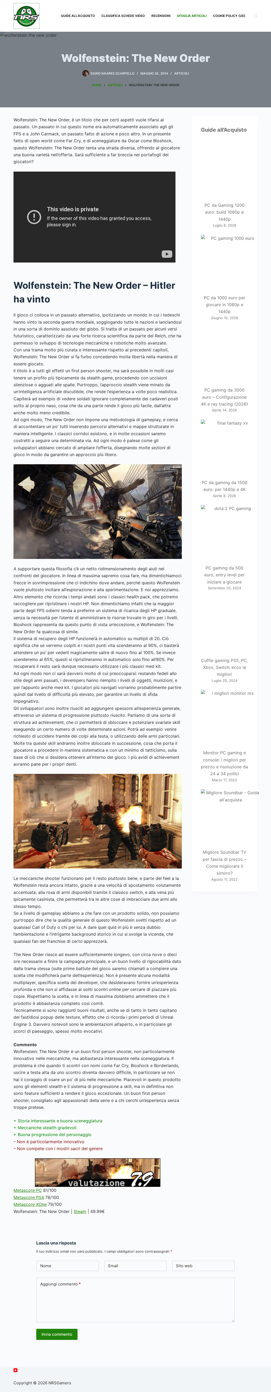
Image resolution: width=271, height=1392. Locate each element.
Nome (45, 1265)
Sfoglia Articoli (191, 16)
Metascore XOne (30, 1204)
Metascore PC (27, 1190)
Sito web (184, 1265)
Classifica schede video (123, 16)
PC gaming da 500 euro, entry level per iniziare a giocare (224, 575)
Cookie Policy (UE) (229, 16)
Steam (80, 1211)
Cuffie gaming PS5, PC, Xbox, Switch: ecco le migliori (224, 667)
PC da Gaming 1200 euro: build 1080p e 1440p (225, 212)
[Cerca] (256, 16)
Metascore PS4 (28, 1197)
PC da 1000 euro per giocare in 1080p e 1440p (224, 304)
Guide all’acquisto (78, 16)
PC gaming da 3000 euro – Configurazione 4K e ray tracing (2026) (224, 397)
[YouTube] (15, 1370)
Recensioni (160, 16)
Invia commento (57, 1334)
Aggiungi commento (60, 1284)
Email (113, 1265)
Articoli (181, 73)
